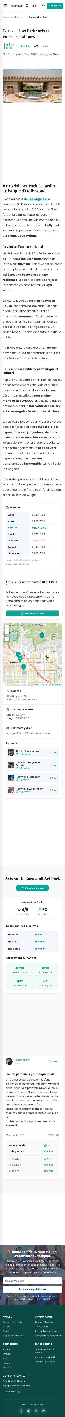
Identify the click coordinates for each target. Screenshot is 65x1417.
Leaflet (41, 684)
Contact (7, 1331)
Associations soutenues (47, 1331)
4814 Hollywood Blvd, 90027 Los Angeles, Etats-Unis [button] (33, 54)
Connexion (55, 5)
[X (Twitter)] (36, 1411)
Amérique (8, 1353)
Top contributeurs (44, 1322)
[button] (47, 657)
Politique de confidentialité (16, 1385)
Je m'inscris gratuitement (33, 1289)
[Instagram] (29, 1411)
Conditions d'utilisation (14, 1381)
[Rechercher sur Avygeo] (27, 6)
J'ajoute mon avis (34, 888)
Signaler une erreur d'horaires (19, 564)
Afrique (6, 1349)
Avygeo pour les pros (13, 1335)
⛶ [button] (7, 639)
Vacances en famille (45, 1357)
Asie (5, 1358)
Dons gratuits (41, 1326)
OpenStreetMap (55, 684)
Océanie (7, 1367)
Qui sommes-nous (12, 1322)
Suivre (54, 1061)
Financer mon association (48, 1335)
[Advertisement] (32, 139)
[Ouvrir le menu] (5, 5)
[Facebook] (21, 1411)
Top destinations (11, 17)
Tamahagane (22, 1059)
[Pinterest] (44, 1411)
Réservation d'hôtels (45, 1361)
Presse (6, 1326)
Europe (6, 1362)
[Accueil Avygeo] (17, 5)
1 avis (45, 46)
